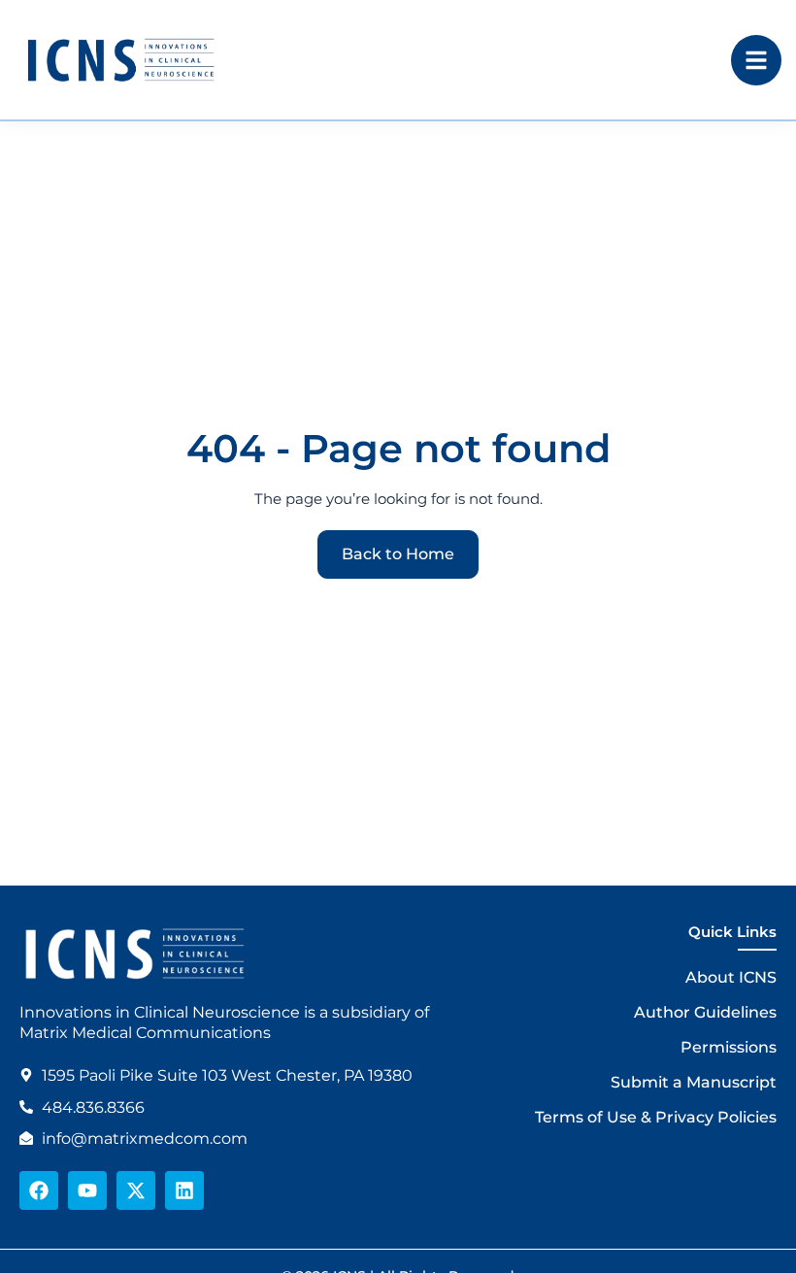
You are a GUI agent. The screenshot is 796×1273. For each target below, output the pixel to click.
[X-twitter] (135, 1190)
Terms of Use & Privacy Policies (656, 1117)
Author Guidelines (705, 1012)
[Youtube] (87, 1190)
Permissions (728, 1047)
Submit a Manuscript (694, 1082)
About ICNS (731, 977)
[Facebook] (38, 1190)
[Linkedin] (184, 1190)
